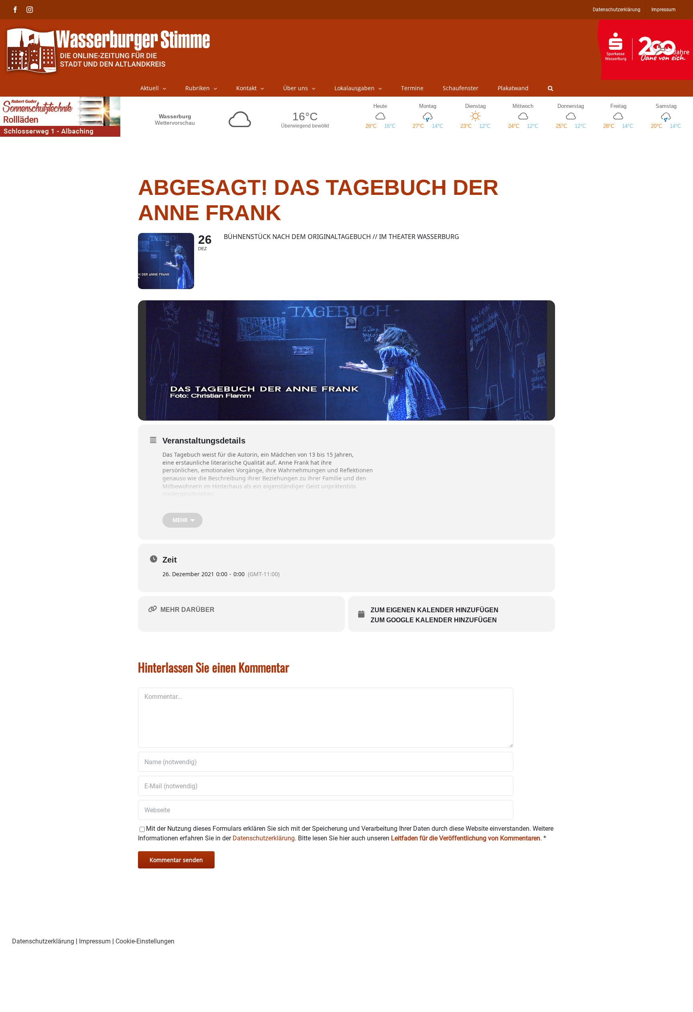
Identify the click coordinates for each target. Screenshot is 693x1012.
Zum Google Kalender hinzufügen (434, 620)
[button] (550, 88)
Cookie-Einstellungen (145, 941)
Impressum (95, 941)
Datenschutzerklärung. (264, 838)
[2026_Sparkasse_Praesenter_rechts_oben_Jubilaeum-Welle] (645, 23)
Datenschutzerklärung (43, 941)
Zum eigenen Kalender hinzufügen (434, 610)
